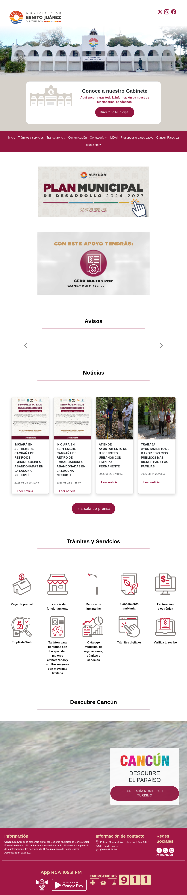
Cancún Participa (167, 137)
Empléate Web (22, 642)
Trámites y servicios (31, 137)
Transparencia (56, 137)
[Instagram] (166, 17)
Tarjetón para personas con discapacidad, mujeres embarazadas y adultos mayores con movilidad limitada (57, 658)
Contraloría (97, 137)
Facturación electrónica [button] (165, 606)
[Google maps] (98, 842)
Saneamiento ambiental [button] (129, 606)
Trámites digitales (129, 642)
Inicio (11, 137)
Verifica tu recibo (165, 642)
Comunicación (77, 137)
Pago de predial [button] (22, 604)
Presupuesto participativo (137, 137)
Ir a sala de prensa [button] (93, 509)
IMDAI (114, 137)
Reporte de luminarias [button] (93, 606)
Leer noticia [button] (25, 491)
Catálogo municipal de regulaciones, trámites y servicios (93, 651)
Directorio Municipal (114, 112)
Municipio (92, 144)
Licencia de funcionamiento (57, 606)
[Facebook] (173, 17)
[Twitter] (160, 17)
